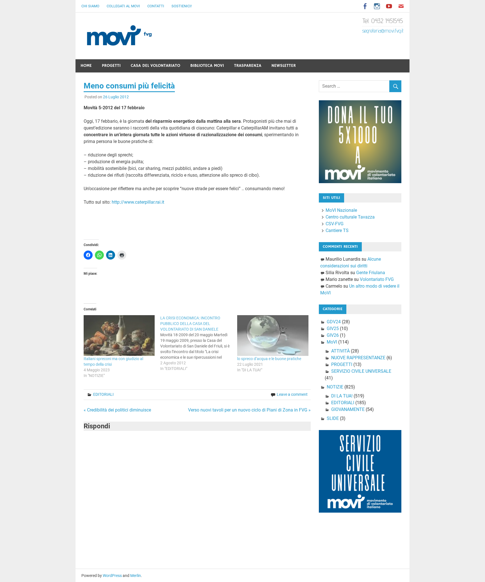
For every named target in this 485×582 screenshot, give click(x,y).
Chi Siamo (90, 6)
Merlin (135, 575)
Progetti (111, 65)
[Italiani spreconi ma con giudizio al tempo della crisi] (119, 335)
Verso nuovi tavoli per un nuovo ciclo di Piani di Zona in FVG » (249, 410)
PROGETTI (341, 364)
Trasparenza (247, 65)
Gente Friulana (370, 272)
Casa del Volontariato (155, 65)
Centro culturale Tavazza (350, 217)
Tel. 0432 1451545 (383, 21)
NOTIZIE (335, 387)
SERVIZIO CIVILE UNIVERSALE (361, 371)
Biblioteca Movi (207, 65)
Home (86, 65)
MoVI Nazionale (341, 210)
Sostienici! (181, 6)
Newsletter (283, 65)
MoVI (332, 342)
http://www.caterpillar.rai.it (138, 202)
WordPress (112, 575)
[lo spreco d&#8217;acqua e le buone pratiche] (272, 335)
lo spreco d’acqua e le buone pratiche (269, 358)
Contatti (155, 6)
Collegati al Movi (123, 6)
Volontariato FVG (377, 279)
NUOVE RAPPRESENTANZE (358, 357)
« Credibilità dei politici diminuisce (117, 410)
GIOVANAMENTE (348, 409)
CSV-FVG (335, 223)
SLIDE (333, 418)
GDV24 (334, 321)
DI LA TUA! (342, 396)
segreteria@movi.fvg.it (383, 31)
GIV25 (333, 328)
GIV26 (333, 335)
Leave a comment (292, 394)
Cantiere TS (337, 230)
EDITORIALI (103, 394)
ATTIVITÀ (340, 351)
